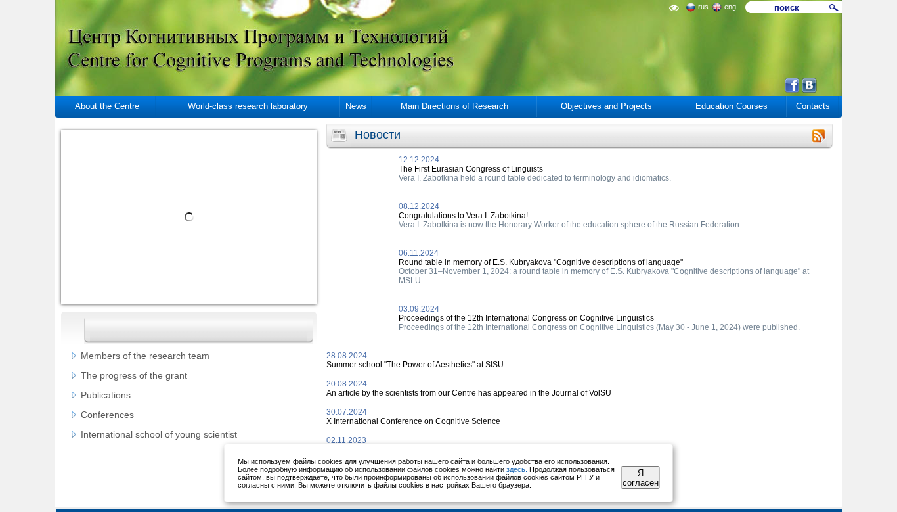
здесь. (516, 469)
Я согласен (641, 478)
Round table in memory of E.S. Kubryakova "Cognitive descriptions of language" (541, 262)
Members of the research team (145, 355)
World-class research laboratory (248, 106)
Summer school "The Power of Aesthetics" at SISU (415, 364)
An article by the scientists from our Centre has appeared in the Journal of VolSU (468, 393)
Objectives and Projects (606, 106)
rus (703, 7)
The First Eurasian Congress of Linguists (471, 169)
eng (730, 7)
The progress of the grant (134, 375)
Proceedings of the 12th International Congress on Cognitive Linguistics (526, 318)
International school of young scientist (159, 434)
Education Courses (731, 106)
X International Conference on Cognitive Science (413, 421)
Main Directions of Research (454, 106)
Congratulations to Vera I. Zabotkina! (463, 215)
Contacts (813, 106)
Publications (106, 395)
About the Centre (107, 106)
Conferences (107, 414)
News (355, 106)
